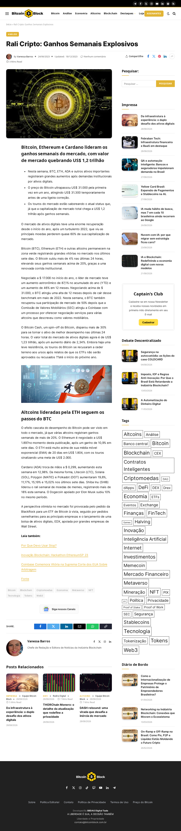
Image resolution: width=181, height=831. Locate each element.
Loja (141, 13)
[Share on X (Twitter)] (153, 56)
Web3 (40, 595)
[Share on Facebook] (148, 56)
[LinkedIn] (9, 173)
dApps (129, 488)
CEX (157, 453)
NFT (91, 590)
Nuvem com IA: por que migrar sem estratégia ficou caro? (156, 238)
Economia (81, 13)
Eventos (130, 505)
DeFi (45, 696)
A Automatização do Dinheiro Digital (154, 402)
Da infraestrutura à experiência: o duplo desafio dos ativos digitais (20, 713)
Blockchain (110, 13)
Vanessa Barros (25, 56)
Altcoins (95, 13)
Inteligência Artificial (145, 539)
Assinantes (154, 13)
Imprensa (11, 696)
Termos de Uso (119, 802)
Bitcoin (55, 13)
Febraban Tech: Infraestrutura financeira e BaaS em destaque (157, 142)
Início (8, 24)
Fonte (25, 579)
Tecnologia (14, 595)
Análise (67, 13)
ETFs (155, 497)
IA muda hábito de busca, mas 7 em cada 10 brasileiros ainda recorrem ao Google (158, 214)
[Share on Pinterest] (159, 56)
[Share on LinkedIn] (165, 56)
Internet (133, 548)
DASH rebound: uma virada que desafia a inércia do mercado (94, 712)
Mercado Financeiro (146, 574)
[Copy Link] (9, 218)
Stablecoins (136, 622)
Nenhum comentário (95, 56)
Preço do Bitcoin (143, 802)
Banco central (136, 444)
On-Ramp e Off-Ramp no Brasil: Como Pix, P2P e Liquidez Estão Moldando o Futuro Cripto (157, 737)
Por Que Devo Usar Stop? (39, 545)
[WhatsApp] (9, 209)
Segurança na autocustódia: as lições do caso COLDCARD (157, 355)
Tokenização (135, 641)
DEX (155, 488)
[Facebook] (9, 155)
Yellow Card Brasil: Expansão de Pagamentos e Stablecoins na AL (157, 190)
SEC (127, 614)
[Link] (27, 13)
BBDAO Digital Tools (97, 810)
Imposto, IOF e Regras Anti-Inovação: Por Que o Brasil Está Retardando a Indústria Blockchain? (157, 380)
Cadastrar (148, 322)
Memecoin (134, 565)
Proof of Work (153, 607)
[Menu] (7, 13)
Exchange (149, 505)
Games (126, 522)
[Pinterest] (9, 182)
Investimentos (139, 557)
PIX (165, 592)
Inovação (134, 530)
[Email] (9, 191)
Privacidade (158, 600)
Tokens (28, 595)
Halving (142, 521)
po (124, 601)
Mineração (134, 592)
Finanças (134, 513)
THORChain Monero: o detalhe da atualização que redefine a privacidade (58, 710)
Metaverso (78, 590)
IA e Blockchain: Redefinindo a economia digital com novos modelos (156, 262)
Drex (167, 488)
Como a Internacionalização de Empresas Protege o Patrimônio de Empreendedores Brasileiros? (155, 685)
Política (136, 600)
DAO (165, 479)
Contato (68, 802)
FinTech (157, 513)
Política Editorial (49, 802)
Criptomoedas (44, 590)
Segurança (143, 614)
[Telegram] (9, 200)
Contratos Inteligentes (137, 465)
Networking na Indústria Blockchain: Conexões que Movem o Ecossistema (158, 713)
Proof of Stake (131, 607)
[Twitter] (9, 164)
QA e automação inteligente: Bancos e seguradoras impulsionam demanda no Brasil (157, 166)
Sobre (32, 802)
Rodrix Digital (59, 695)
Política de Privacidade (92, 802)
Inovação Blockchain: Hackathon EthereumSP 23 (54, 555)
